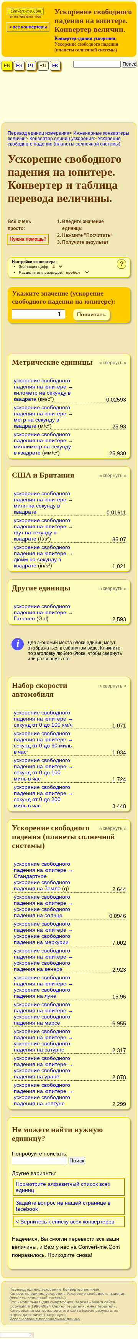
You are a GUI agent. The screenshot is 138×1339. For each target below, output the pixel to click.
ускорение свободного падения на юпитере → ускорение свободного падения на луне (43, 986)
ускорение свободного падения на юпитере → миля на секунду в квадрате (43, 502)
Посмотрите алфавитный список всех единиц (63, 1187)
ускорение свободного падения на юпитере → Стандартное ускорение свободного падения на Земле (43, 876)
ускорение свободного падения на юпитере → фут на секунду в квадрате (43, 529)
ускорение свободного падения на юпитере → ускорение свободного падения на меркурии (43, 933)
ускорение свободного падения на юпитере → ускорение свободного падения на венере (43, 959)
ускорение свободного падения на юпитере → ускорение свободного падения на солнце (43, 906)
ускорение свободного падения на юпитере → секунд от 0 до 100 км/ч (43, 718)
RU (42, 65)
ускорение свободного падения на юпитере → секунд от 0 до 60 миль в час (43, 742)
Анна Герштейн (101, 1306)
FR (55, 65)
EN (7, 65)
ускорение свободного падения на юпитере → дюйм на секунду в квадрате (43, 556)
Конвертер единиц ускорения (84, 38)
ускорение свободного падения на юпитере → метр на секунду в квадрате (43, 416)
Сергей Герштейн (68, 1306)
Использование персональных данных (45, 1319)
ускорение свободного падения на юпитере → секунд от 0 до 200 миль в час (43, 796)
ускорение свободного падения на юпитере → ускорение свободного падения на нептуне (43, 1094)
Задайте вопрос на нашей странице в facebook (63, 1206)
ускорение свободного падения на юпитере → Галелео (43, 612)
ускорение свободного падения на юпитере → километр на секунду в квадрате (43, 389)
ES (19, 65)
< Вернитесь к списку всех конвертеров (65, 1221)
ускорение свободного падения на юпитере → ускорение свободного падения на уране (43, 1067)
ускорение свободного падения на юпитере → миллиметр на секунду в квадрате (43, 443)
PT (31, 65)
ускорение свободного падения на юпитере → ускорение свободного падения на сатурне (43, 1040)
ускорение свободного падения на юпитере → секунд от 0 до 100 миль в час (43, 769)
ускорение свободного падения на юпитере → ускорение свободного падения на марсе (43, 1013)
